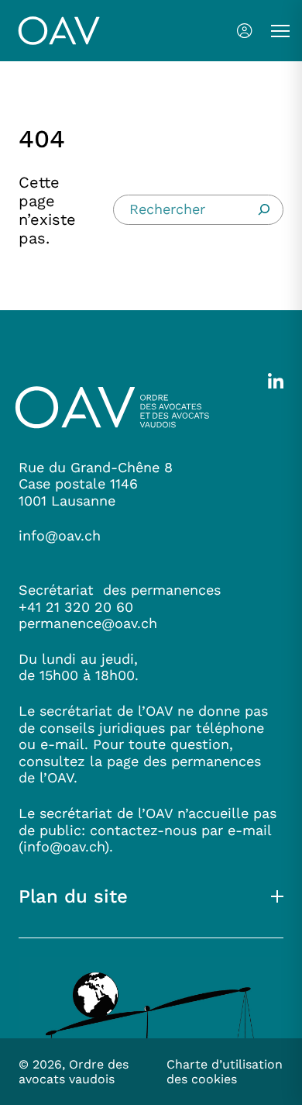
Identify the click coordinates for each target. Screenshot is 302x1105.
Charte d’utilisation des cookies (224, 1071)
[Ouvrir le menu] (280, 31)
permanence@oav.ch (88, 623)
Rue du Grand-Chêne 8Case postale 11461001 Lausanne (96, 484)
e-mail (249, 830)
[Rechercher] (264, 209)
